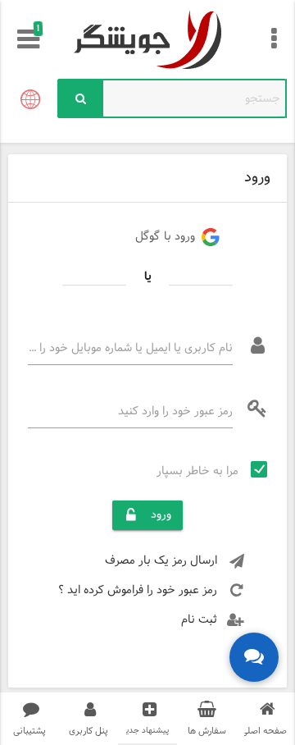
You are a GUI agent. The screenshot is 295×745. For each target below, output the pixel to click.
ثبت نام (199, 619)
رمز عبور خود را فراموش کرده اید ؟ (137, 590)
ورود (161, 514)
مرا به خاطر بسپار (197, 471)
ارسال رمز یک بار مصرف (161, 560)
